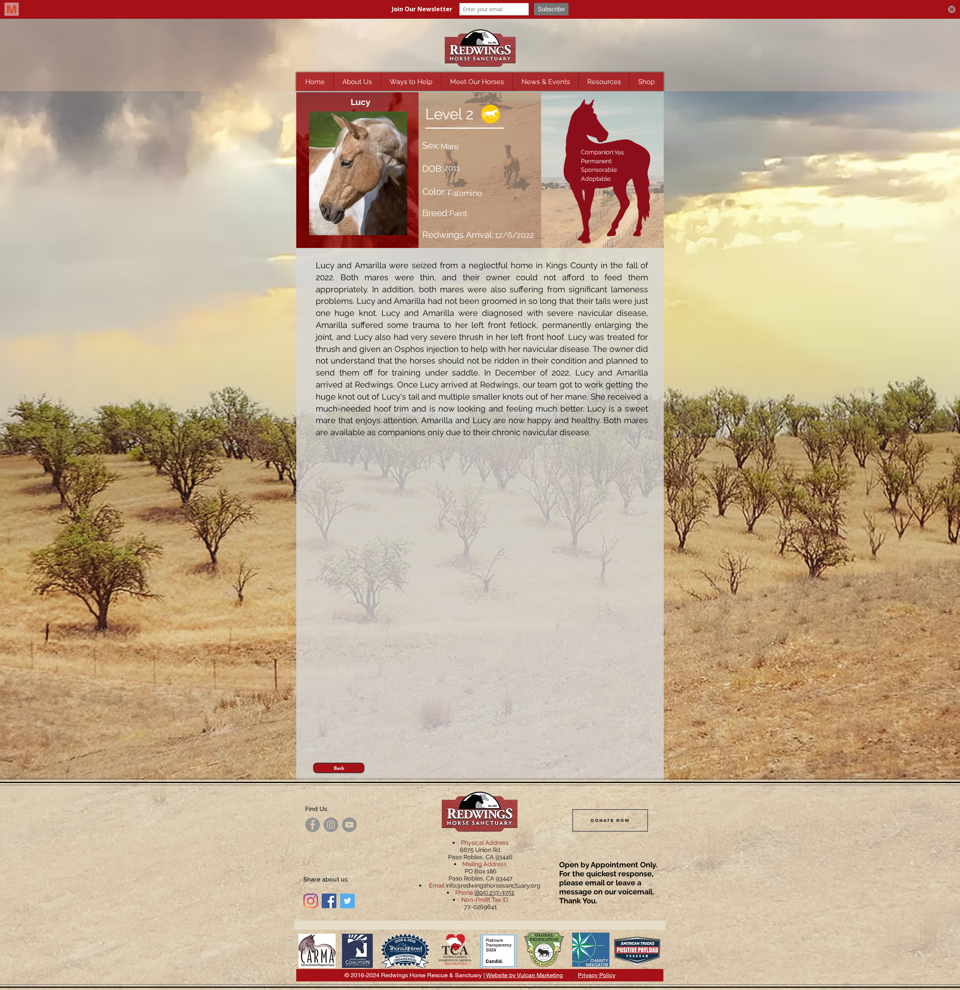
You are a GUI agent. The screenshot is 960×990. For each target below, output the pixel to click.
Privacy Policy (596, 975)
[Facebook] (312, 824)
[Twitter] (347, 901)
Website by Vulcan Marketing (524, 975)
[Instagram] (331, 824)
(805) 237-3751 (494, 892)
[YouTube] (349, 824)
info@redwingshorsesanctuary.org (493, 885)
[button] (357, 81)
